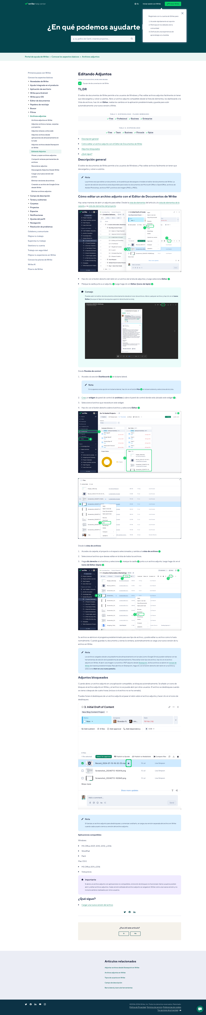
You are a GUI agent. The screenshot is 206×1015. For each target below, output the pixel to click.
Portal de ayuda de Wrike (37, 56)
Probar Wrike (174, 4)
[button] (152, 4)
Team (118, 132)
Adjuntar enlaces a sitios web (42, 131)
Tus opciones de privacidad (168, 1010)
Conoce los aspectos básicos (65, 56)
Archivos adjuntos (90, 56)
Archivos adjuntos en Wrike (41, 120)
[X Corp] (125, 912)
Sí (123, 933)
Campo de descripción (113, 983)
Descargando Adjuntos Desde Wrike (45, 170)
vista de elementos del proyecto (102, 206)
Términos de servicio (154, 1007)
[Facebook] (130, 912)
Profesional (122, 118)
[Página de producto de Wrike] (30, 4)
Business (135, 118)
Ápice (150, 132)
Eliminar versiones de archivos (42, 180)
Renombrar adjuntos (39, 166)
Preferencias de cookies (172, 1007)
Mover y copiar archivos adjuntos (43, 155)
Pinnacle (140, 132)
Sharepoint (143, 663)
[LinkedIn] (134, 912)
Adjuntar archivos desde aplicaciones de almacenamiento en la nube (45, 138)
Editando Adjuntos (38, 151)
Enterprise (147, 118)
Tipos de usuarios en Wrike (115, 978)
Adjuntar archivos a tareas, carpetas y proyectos (44, 125)
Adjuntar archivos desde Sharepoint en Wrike (45, 146)
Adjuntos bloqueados (91, 149)
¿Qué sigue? (87, 154)
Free (111, 118)
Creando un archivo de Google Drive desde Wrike (45, 186)
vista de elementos (137, 202)
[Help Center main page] (40, 4)
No (135, 933)
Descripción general (90, 139)
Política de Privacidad (138, 1007)
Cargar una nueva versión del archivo (42, 175)
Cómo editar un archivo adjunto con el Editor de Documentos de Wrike (112, 144)
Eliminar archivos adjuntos (41, 191)
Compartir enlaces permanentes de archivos (45, 160)
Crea (84, 397)
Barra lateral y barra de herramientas (119, 988)
